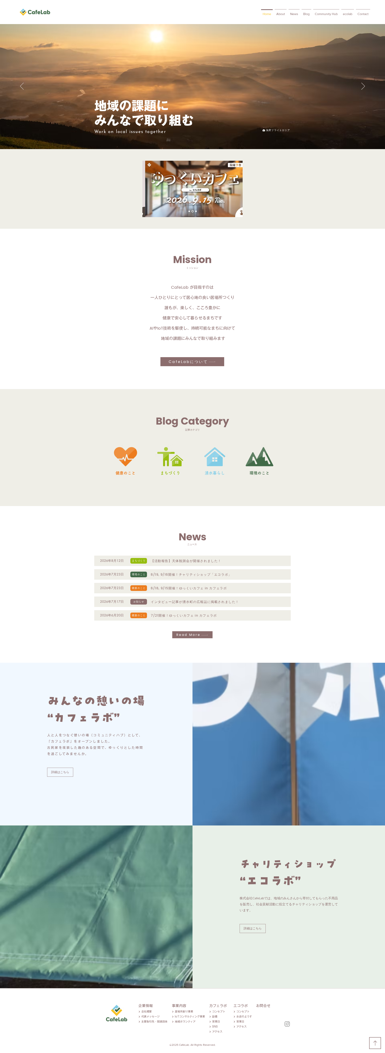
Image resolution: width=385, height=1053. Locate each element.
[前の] (22, 86)
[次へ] (363, 86)
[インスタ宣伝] (189, 211)
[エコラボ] (196, 211)
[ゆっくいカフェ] (192, 211)
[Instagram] (287, 1023)
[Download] (375, 1043)
